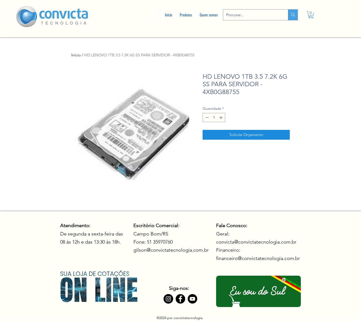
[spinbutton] (213, 117)
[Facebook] (180, 299)
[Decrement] (206, 117)
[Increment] (221, 117)
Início (76, 55)
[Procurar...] (293, 15)
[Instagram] (168, 299)
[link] (311, 14)
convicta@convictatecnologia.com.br (256, 242)
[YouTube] (192, 299)
